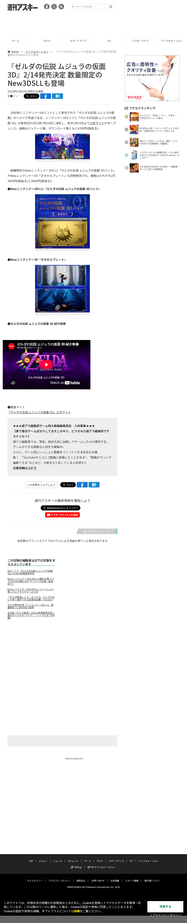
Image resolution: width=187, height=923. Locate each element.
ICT (78, 40)
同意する (165, 906)
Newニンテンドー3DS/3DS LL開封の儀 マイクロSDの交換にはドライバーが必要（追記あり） (30, 581)
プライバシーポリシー (59, 880)
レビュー (43, 860)
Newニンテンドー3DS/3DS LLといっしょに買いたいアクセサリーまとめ (30, 590)
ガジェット (73, 860)
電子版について (152, 880)
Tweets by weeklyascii (74, 758)
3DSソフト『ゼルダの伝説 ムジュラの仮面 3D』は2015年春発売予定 (30, 572)
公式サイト (97, 123)
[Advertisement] (93, 23)
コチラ (32, 468)
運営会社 (81, 880)
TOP (31, 860)
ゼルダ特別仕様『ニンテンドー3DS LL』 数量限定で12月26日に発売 (30, 606)
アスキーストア (109, 40)
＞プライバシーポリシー (165, 915)
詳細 (77, 911)
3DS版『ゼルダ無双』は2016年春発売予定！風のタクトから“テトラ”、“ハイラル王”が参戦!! (31, 615)
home (15, 51)
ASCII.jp (78, 867)
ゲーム (87, 860)
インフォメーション (140, 40)
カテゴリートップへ (98, 531)
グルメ (15, 40)
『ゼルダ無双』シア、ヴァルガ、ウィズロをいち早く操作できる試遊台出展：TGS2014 (31, 598)
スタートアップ (47, 40)
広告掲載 (114, 880)
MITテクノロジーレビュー (103, 867)
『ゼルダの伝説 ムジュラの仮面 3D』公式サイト (39, 412)
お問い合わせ (97, 880)
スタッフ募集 (131, 880)
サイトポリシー (35, 880)
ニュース (57, 860)
